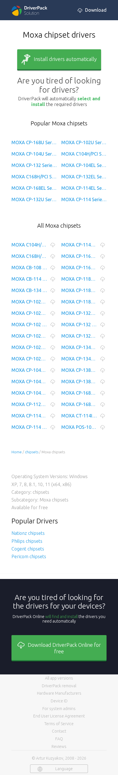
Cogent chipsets (27, 548)
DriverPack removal (59, 686)
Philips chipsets (26, 541)
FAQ (59, 739)
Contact (59, 731)
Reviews (59, 746)
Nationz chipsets (28, 533)
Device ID (59, 701)
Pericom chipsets (28, 556)
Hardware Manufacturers (59, 693)
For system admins (59, 708)
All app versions (59, 678)
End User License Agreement (59, 716)
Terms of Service (59, 723)
